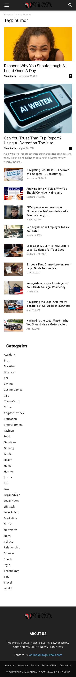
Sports (8, 559)
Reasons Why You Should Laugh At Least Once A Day (35, 68)
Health (8, 460)
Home (7, 14)
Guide (8, 454)
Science (9, 553)
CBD (6, 395)
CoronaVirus (12, 401)
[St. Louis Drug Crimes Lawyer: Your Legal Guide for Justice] (13, 269)
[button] (6, 5)
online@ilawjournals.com (45, 655)
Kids (7, 483)
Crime (8, 407)
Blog (7, 360)
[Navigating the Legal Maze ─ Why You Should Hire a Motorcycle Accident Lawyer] (13, 325)
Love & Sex (11, 512)
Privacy (35, 665)
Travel (8, 582)
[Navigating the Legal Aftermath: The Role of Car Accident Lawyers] (13, 306)
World (8, 588)
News (7, 536)
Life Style (10, 506)
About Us (9, 665)
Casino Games (13, 389)
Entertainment (13, 425)
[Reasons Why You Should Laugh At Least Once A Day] (38, 44)
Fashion (9, 430)
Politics (8, 541)
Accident (9, 354)
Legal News (11, 500)
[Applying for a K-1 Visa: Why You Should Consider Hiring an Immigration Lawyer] (13, 193)
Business (10, 372)
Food (7, 436)
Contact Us (66, 665)
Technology (11, 571)
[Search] (70, 5)
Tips (6, 576)
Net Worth (10, 530)
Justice (8, 477)
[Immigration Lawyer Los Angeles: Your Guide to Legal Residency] (13, 288)
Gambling (10, 442)
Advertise (23, 665)
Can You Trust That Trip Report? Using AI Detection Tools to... (33, 140)
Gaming (9, 448)
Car (6, 378)
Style (7, 565)
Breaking (9, 366)
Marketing (10, 518)
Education (10, 419)
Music (8, 524)
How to (8, 471)
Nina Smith (10, 75)
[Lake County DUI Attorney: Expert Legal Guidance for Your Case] (13, 250)
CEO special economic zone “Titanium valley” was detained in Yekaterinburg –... (48, 211)
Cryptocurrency (14, 413)
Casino (8, 384)
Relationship (12, 547)
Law (6, 489)
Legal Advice (12, 495)
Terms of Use (49, 665)
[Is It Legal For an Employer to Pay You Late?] (13, 232)
